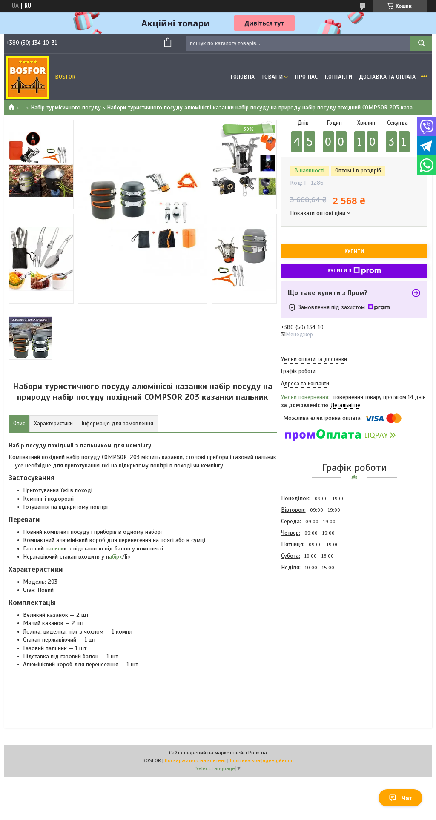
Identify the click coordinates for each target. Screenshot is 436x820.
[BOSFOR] (27, 77)
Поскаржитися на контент (195, 760)
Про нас (306, 76)
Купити (354, 251)
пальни (54, 548)
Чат (407, 797)
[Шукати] (421, 43)
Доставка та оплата (387, 76)
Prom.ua (257, 753)
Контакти (338, 76)
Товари (272, 76)
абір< (115, 556)
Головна (242, 76)
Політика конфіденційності (262, 760)
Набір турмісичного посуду (66, 107)
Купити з (339, 270)
